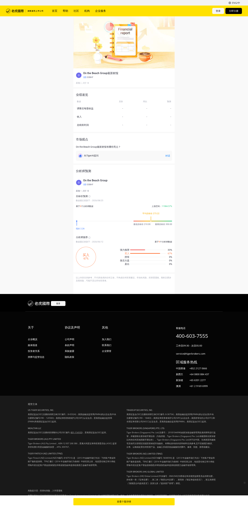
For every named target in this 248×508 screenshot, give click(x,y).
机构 (87, 11)
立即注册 (233, 10)
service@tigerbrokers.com (190, 353)
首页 (54, 11)
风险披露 (69, 351)
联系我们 (106, 345)
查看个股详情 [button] (124, 501)
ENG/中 (236, 2)
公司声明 (69, 339)
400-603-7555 (192, 335)
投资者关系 (34, 351)
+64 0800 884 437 (199, 374)
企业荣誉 (106, 351)
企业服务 (100, 11)
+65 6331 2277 (197, 380)
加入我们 (106, 339)
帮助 (65, 11)
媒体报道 (32, 345)
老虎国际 (24, 11)
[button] (124, 75)
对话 (167, 155)
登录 (218, 10)
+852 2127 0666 (198, 368)
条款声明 (69, 345)
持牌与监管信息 (36, 356)
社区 (76, 11)
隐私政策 (69, 356)
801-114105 (76, 432)
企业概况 (32, 339)
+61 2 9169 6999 (198, 386)
